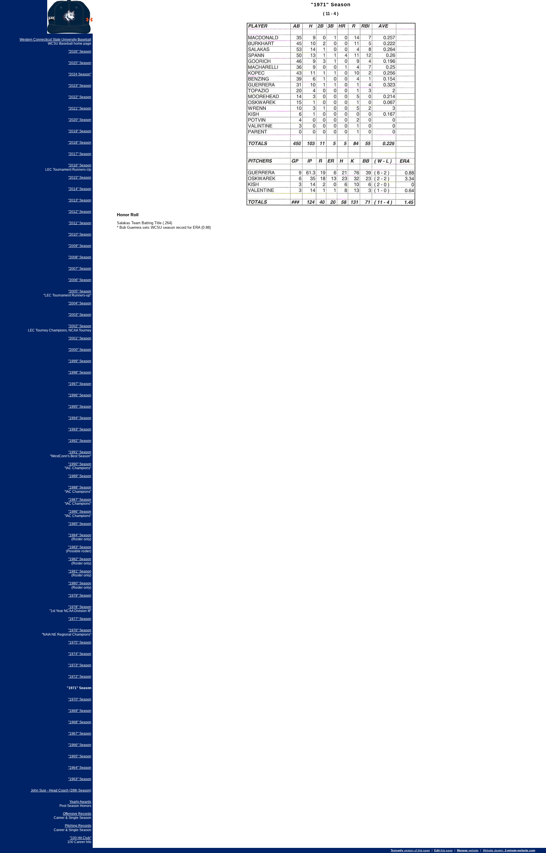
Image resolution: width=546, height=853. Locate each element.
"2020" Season (79, 120)
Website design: (509, 850)
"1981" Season (79, 571)
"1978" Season (79, 607)
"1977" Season (79, 619)
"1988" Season (79, 487)
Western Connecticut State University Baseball (55, 40)
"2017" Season (79, 154)
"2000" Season (79, 350)
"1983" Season (79, 547)
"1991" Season (79, 452)
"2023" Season (79, 86)
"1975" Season (79, 642)
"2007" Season (79, 269)
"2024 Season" (79, 74)
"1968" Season (79, 722)
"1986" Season (79, 512)
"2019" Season (79, 131)
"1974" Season (79, 654)
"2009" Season (79, 246)
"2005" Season (79, 291)
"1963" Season (79, 779)
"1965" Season (79, 756)
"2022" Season (79, 97)
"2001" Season (79, 338)
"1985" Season (79, 524)
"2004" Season (79, 303)
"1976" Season (79, 630)
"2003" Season (79, 315)
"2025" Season (79, 63)
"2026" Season (79, 51)
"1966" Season (79, 745)
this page (443, 850)
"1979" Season (79, 595)
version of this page (410, 850)
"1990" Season (79, 464)
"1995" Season (79, 407)
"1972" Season (79, 677)
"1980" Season (79, 583)
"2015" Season (79, 178)
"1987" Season (79, 500)
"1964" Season (79, 768)
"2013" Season (79, 200)
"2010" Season (79, 234)
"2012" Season (79, 212)
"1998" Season (79, 372)
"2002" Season (79, 326)
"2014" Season (79, 189)
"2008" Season (79, 257)
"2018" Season (79, 143)
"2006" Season (79, 280)
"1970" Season (79, 699)
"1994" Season (79, 418)
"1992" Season (79, 441)
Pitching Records (78, 826)
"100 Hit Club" (80, 838)
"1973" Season (79, 665)
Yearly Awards (80, 802)
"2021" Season (79, 108)
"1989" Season (79, 476)
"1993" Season (79, 429)
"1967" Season (79, 733)
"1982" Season (79, 559)
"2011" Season (80, 223)
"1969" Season (79, 711)
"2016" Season (79, 165)
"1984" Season (79, 535)
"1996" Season (79, 395)
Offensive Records (77, 814)
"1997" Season (79, 384)
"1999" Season (79, 361)
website (468, 850)
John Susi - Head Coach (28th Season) (61, 790)
